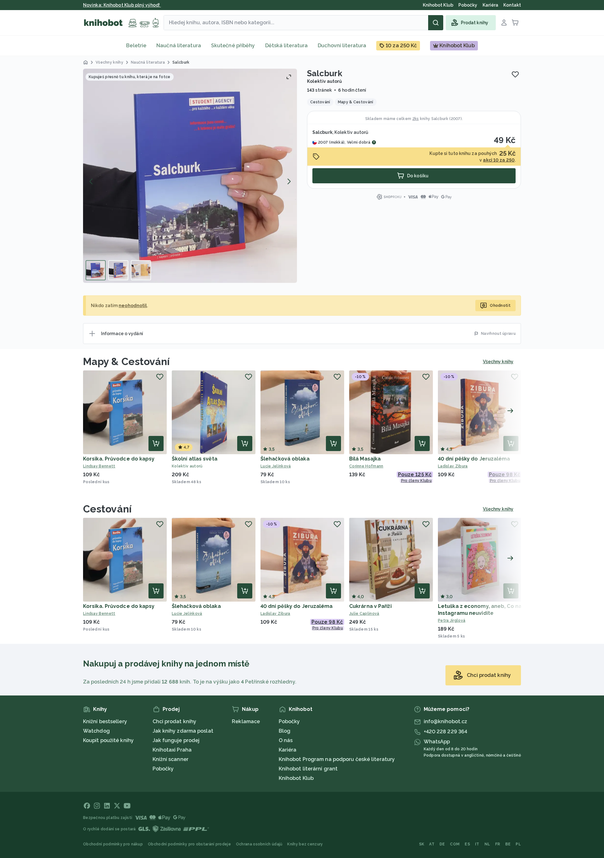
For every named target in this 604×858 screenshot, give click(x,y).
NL (487, 844)
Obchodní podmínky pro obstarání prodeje (189, 844)
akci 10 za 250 (498, 160)
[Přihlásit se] (504, 22)
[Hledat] (435, 22)
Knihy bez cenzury (305, 844)
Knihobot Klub (296, 778)
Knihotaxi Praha (172, 750)
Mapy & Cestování (126, 361)
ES (467, 844)
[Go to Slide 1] (96, 270)
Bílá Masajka (365, 459)
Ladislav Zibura (453, 466)
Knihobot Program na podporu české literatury (337, 759)
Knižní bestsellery (105, 721)
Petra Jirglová (451, 620)
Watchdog (96, 731)
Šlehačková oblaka (285, 459)
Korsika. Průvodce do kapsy (119, 459)
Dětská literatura (286, 46)
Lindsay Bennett (99, 466)
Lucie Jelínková (275, 466)
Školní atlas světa (194, 459)
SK (421, 844)
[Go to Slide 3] (141, 270)
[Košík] (515, 22)
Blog (284, 731)
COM (455, 844)
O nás (286, 740)
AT (431, 844)
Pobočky (163, 769)
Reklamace (246, 721)
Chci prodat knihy (175, 721)
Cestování (107, 509)
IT (477, 844)
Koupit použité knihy (108, 740)
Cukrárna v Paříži (370, 606)
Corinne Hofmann (366, 466)
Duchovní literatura (342, 46)
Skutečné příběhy (233, 46)
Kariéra (288, 750)
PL (518, 844)
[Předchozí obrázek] (91, 181)
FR (497, 844)
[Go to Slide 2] (118, 270)
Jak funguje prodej (176, 740)
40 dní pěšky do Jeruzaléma (474, 459)
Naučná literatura (178, 46)
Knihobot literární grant (308, 769)
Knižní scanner (170, 759)
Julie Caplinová (364, 613)
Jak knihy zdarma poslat (183, 731)
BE (508, 844)
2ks (415, 119)
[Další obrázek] (288, 181)
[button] (190, 176)
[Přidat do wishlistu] (515, 74)
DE (442, 844)
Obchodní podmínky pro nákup (113, 844)
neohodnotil (133, 305)
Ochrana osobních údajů (259, 844)
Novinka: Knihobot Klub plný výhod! (122, 5)
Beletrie (136, 46)
